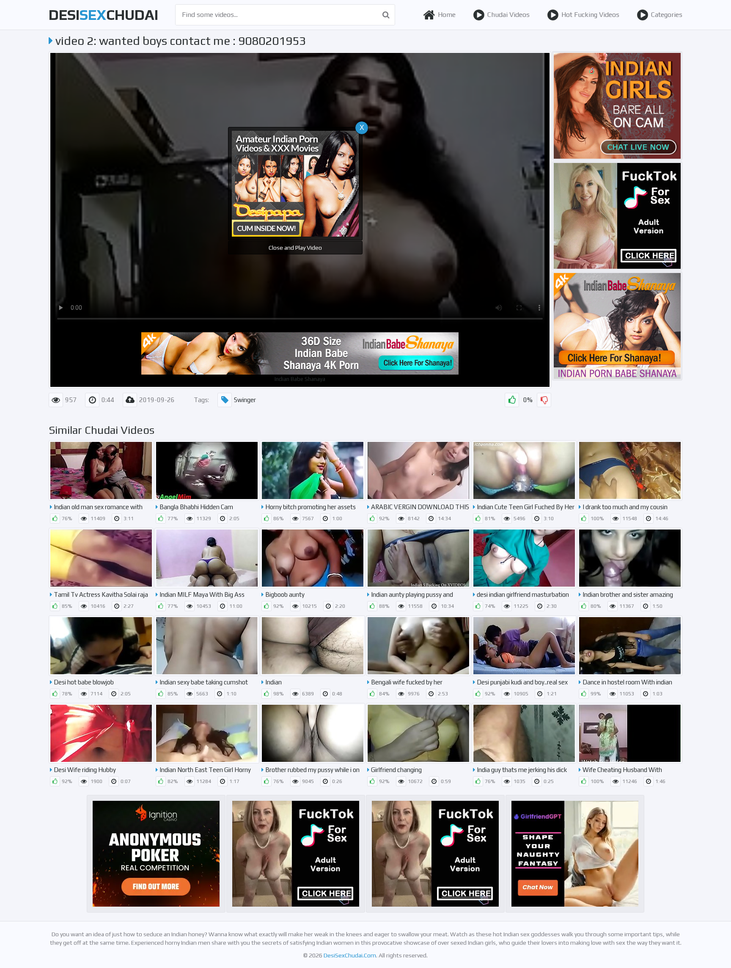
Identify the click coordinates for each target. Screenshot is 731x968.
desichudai (103, 14)
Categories (666, 15)
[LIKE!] (512, 400)
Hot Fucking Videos (590, 15)
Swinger (245, 399)
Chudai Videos (508, 15)
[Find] (386, 14)
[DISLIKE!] (544, 400)
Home (447, 15)
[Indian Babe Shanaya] (617, 326)
